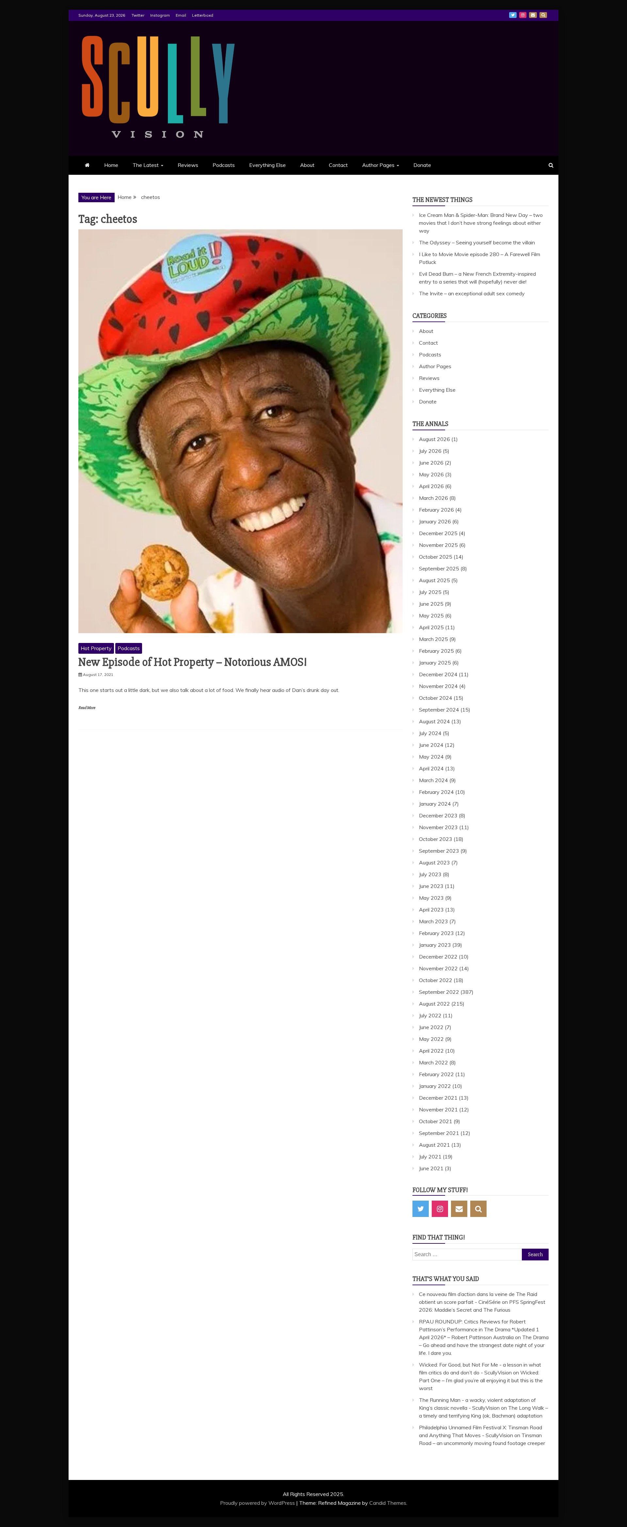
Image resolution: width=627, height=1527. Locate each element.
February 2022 (436, 1074)
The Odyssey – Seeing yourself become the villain (477, 242)
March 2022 (433, 1062)
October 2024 (435, 698)
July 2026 (430, 451)
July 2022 (430, 1015)
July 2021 (430, 1156)
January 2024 (435, 803)
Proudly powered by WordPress (258, 1503)
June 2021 (431, 1168)
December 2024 (438, 674)
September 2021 (439, 1133)
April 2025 (431, 627)
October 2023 (435, 839)
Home (111, 165)
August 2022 (434, 1003)
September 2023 (439, 850)
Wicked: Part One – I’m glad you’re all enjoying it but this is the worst (481, 1380)
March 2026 (433, 498)
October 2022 (435, 980)
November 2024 (438, 686)
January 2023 (435, 945)
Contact (338, 165)
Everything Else (267, 165)
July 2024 (430, 733)
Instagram (160, 15)
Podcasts (224, 165)
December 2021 (438, 1097)
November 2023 (438, 827)
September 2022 (439, 992)
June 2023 (431, 886)
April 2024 (431, 768)
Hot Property (96, 648)
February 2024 (436, 792)
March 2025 (433, 639)
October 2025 (435, 556)
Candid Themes (387, 1503)
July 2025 (430, 592)
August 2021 (434, 1144)
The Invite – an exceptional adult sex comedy (472, 293)
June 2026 (431, 462)
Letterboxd (202, 15)
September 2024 (439, 709)
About (307, 165)
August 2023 (434, 862)
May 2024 (431, 756)
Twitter (138, 15)
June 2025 (431, 603)
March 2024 (433, 780)
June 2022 (431, 1027)
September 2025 (439, 568)
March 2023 (433, 921)
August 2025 (434, 580)
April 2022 (431, 1050)
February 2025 (436, 651)
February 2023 (436, 933)
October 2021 (435, 1121)
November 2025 (438, 545)
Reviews (188, 165)
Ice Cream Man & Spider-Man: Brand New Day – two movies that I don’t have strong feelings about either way (481, 223)
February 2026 (436, 509)
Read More (86, 707)
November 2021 (438, 1109)
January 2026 (435, 521)
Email (181, 15)
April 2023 (431, 909)
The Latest (146, 165)
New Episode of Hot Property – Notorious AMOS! (192, 662)
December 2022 (438, 956)
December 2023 (438, 815)
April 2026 (431, 486)
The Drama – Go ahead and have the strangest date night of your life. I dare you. (484, 1345)
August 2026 (434, 439)
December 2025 (438, 533)
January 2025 (435, 662)
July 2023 (430, 874)
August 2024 (434, 721)
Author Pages (378, 165)
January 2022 (435, 1086)
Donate (422, 165)
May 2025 (431, 615)
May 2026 (431, 474)
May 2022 (431, 1039)
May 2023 (431, 898)
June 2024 (431, 745)
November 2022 (438, 968)
